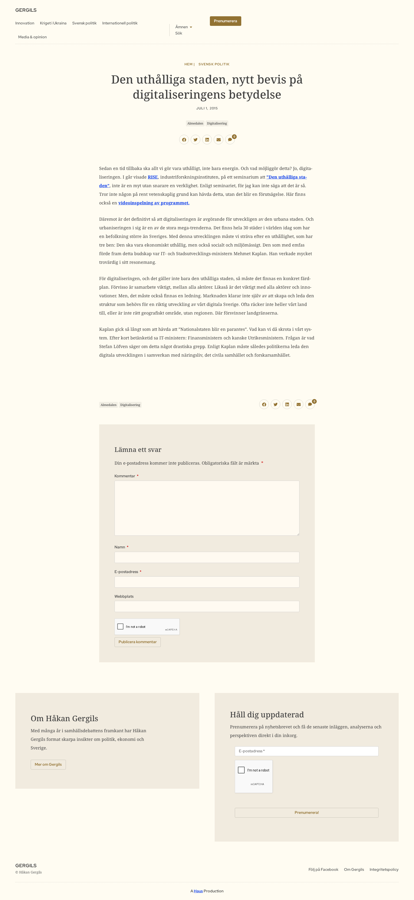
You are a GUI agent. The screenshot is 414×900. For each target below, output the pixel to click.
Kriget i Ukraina (53, 23)
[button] (184, 139)
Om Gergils (354, 869)
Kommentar (126, 476)
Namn (121, 547)
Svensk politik (84, 23)
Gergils (25, 10)
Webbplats (124, 596)
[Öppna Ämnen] (191, 27)
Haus (198, 891)
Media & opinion (32, 36)
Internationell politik (120, 23)
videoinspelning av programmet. (154, 203)
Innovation (24, 23)
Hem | (189, 64)
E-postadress (128, 571)
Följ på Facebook (323, 869)
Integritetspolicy (384, 869)
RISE (153, 177)
